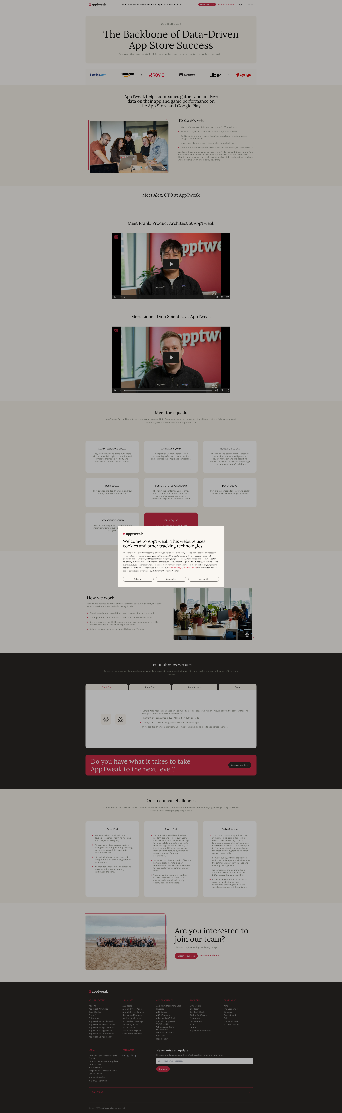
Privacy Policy (190, 567)
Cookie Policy (174, 567)
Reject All (138, 579)
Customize (171, 579)
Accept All (203, 579)
